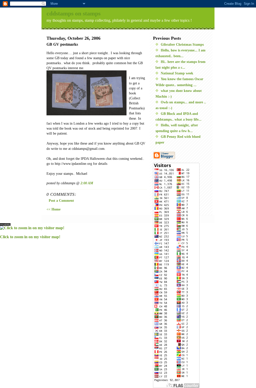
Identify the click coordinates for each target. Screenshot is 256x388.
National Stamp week (177, 73)
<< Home (53, 209)
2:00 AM (86, 183)
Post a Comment (61, 200)
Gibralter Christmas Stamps (182, 44)
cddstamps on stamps (73, 13)
